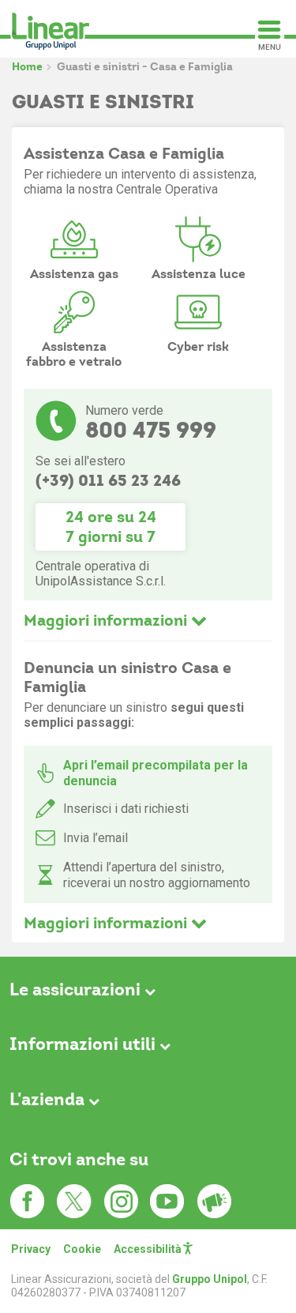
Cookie (82, 1249)
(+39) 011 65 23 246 (108, 480)
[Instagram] (120, 1201)
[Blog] (214, 1201)
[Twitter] (74, 1201)
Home (27, 66)
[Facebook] (27, 1201)
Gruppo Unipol (209, 1279)
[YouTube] (167, 1201)
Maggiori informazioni (107, 620)
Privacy (31, 1249)
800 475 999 (150, 430)
